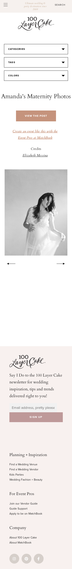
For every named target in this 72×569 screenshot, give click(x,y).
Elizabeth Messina (35, 156)
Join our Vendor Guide (23, 503)
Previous (9, 263)
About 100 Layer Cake (23, 537)
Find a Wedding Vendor (23, 469)
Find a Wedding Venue (23, 464)
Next (63, 263)
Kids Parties (16, 474)
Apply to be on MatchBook (25, 513)
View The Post (36, 116)
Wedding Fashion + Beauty (25, 479)
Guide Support (18, 508)
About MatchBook (20, 542)
